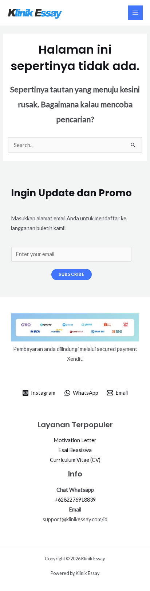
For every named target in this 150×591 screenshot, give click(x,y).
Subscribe (71, 274)
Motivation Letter (75, 440)
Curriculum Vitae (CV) (75, 460)
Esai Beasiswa (75, 450)
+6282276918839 (75, 500)
